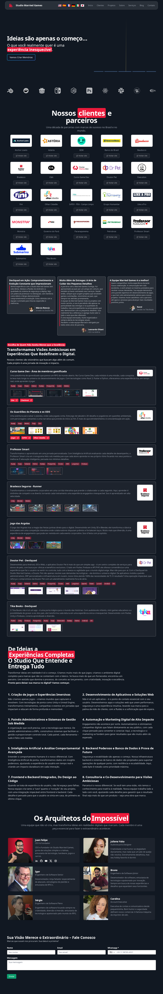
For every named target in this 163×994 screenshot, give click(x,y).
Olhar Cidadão (39, 438)
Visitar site (22, 156)
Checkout (25, 400)
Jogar (13, 438)
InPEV (24, 438)
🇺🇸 (60, 5)
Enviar (11, 976)
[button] (112, 952)
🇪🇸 (64, 5)
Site (12, 400)
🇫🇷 (69, 5)
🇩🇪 (73, 5)
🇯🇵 (82, 5)
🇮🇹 (78, 5)
